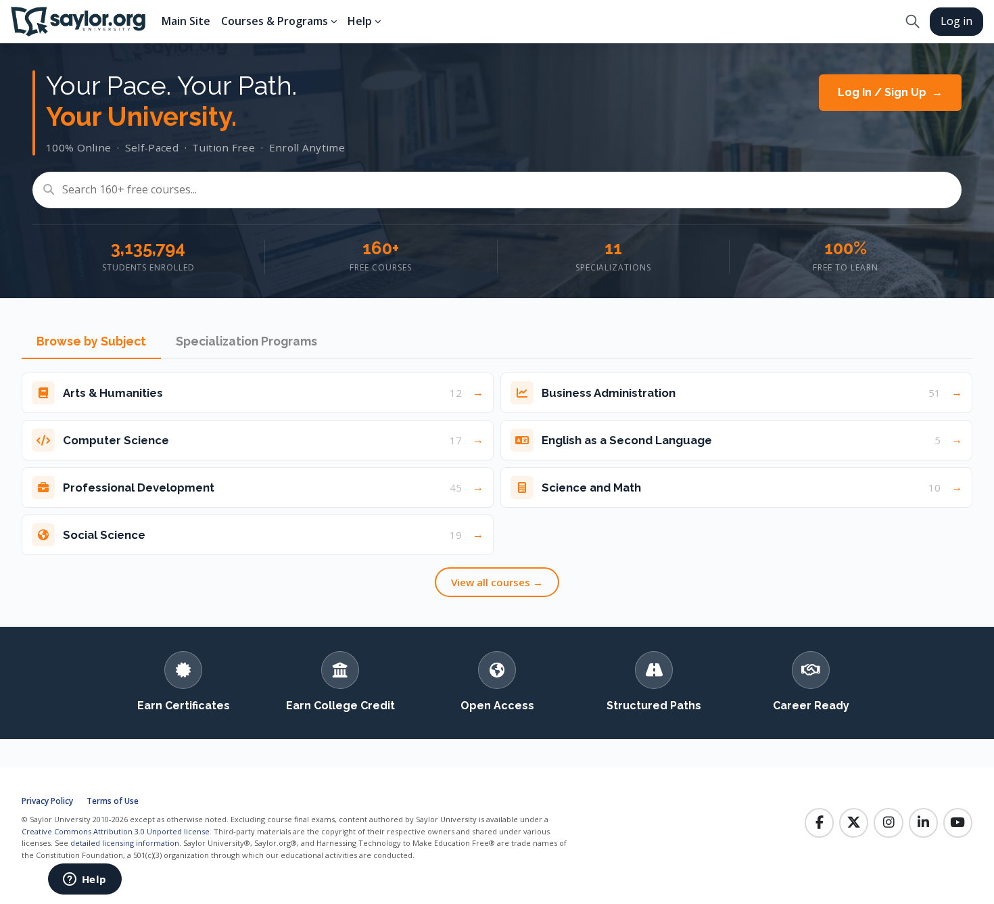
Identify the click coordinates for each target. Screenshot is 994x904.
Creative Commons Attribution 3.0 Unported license (116, 831)
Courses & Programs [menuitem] (274, 21)
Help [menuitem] (360, 21)
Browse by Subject (91, 341)
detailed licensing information (124, 843)
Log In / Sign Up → (890, 92)
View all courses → (497, 582)
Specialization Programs (246, 341)
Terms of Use (113, 801)
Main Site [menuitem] (186, 21)
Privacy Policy (47, 801)
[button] (912, 21)
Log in (956, 21)
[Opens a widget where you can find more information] (84, 880)
